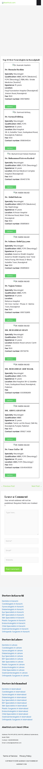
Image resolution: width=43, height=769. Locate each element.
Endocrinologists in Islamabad (15, 711)
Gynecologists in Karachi (13, 606)
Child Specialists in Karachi (13, 626)
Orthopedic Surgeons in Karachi (16, 632)
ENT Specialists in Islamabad (14, 703)
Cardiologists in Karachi (12, 604)
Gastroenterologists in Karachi (15, 629)
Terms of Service (10, 756)
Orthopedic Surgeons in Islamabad (17, 719)
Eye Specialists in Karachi (13, 612)
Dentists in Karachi (10, 601)
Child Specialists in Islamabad (15, 714)
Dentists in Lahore (9, 645)
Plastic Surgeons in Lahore (13, 664)
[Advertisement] (21, 34)
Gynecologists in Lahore (12, 650)
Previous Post (8, 486)
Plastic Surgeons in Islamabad (15, 708)
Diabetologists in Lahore (12, 653)
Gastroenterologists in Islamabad (16, 717)
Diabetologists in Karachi (13, 609)
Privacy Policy (25, 756)
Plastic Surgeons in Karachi (13, 620)
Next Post (37, 486)
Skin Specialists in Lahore (12, 662)
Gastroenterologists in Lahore (15, 673)
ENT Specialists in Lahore (12, 659)
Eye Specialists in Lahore (12, 656)
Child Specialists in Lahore (13, 670)
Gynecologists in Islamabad (14, 694)
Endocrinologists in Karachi (13, 623)
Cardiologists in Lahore (12, 648)
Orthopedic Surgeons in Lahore (15, 675)
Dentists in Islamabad (11, 689)
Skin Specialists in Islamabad (14, 706)
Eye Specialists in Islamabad (14, 700)
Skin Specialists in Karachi (13, 618)
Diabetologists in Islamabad (14, 697)
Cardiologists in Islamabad (13, 692)
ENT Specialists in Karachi (13, 615)
